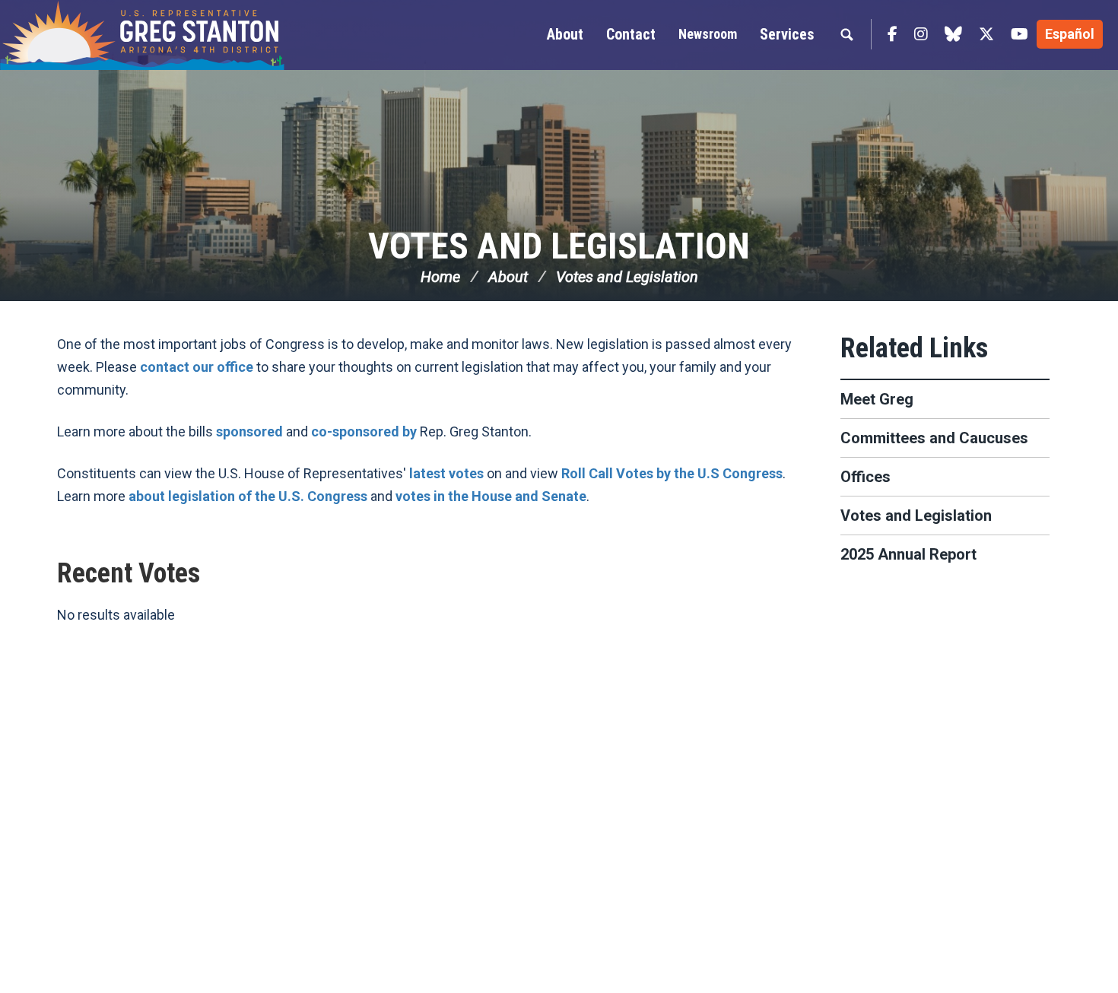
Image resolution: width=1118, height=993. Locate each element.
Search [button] (846, 34)
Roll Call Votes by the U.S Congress (672, 473)
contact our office (196, 367)
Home (440, 277)
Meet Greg (876, 399)
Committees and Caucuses (934, 438)
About (508, 277)
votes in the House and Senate (490, 496)
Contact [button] (631, 34)
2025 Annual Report (908, 554)
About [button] (565, 34)
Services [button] (787, 34)
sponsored (249, 431)
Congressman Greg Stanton (178, 35)
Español (1069, 34)
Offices (865, 477)
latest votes (446, 473)
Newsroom (707, 34)
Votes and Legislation (559, 246)
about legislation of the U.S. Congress (248, 496)
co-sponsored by (364, 431)
